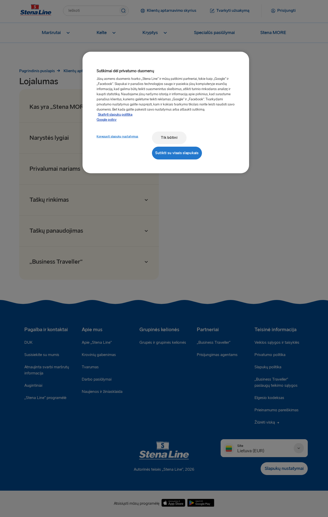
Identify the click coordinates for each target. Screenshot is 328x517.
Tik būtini (169, 137)
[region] (166, 112)
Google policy (107, 120)
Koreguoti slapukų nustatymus (117, 136)
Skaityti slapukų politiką (115, 115)
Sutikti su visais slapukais (177, 153)
